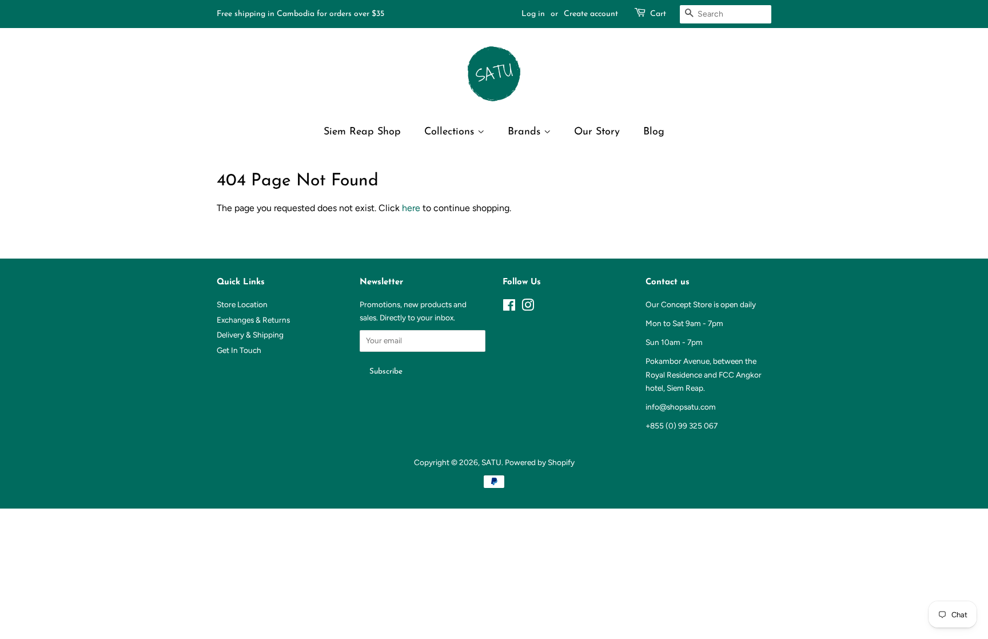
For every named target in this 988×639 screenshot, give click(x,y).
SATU (491, 462)
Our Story (597, 132)
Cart (658, 14)
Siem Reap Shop (362, 132)
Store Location (242, 304)
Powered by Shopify (540, 462)
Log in (533, 14)
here (411, 208)
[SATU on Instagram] (527, 307)
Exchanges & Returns (253, 319)
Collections (450, 132)
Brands (526, 132)
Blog (653, 132)
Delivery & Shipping (250, 334)
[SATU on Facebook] (509, 307)
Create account (591, 14)
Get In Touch (239, 350)
